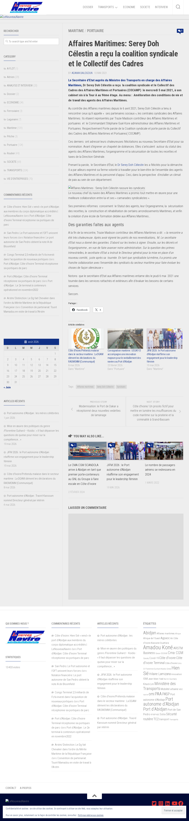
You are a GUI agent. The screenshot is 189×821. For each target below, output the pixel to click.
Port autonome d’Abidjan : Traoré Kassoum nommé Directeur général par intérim (116, 723)
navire (145, 694)
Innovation (176, 674)
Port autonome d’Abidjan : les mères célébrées (33, 413)
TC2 (156, 719)
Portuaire (95, 31)
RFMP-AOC (155, 714)
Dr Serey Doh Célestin (131, 165)
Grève (169, 669)
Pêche (10, 136)
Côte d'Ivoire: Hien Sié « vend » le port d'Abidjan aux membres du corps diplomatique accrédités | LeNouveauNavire (31, 211)
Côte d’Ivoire (171, 663)
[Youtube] (174, 803)
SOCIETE (145, 7)
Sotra (163, 714)
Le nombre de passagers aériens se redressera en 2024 (160, 469)
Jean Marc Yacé (155, 678)
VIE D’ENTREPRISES (17, 178)
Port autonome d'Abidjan (161, 701)
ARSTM (178, 648)
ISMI (145, 678)
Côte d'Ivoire (167, 658)
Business (149, 653)
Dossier (11, 94)
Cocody (146, 658)
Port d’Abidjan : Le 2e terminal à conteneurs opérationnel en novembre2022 (28, 285)
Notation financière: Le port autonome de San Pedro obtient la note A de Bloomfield (29, 242)
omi (151, 694)
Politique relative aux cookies (91, 815)
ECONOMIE (129, 7)
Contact (11, 788)
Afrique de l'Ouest (151, 638)
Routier (11, 153)
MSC (181, 689)
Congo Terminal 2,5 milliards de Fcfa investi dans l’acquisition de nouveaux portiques (70, 697)
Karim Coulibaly (170, 679)
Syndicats (121, 387)
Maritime (76, 31)
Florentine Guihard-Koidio (155, 669)
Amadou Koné (158, 647)
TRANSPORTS (106, 7)
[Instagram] (161, 803)
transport (164, 719)
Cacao (157, 653)
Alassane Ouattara (160, 643)
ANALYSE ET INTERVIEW (20, 85)
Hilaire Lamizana (160, 674)
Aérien (10, 77)
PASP (166, 694)
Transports (173, 719)
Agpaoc (165, 638)
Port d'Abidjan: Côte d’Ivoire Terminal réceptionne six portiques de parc (70, 723)
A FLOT (11, 68)
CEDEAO (164, 653)
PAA (158, 693)
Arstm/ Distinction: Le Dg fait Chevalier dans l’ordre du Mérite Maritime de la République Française (29, 303)
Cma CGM (175, 653)
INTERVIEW (161, 7)
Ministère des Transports (159, 686)
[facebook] (180, 803)
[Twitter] (154, 803)
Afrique (178, 633)
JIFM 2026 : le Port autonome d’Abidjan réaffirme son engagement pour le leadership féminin (29, 457)
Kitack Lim (148, 684)
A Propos (25, 788)
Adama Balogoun (82, 73)
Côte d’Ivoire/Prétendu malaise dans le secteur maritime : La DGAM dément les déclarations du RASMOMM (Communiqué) (31, 478)
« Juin (7, 387)
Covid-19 (154, 658)
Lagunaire (12, 119)
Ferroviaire (13, 111)
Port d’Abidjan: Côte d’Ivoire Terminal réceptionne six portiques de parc (29, 220)
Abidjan (149, 632)
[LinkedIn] (167, 803)
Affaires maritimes (85, 387)
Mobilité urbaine (169, 689)
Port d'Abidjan (155, 709)
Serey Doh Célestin (105, 387)
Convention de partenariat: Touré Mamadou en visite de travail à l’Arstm (71, 762)
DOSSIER (88, 7)
